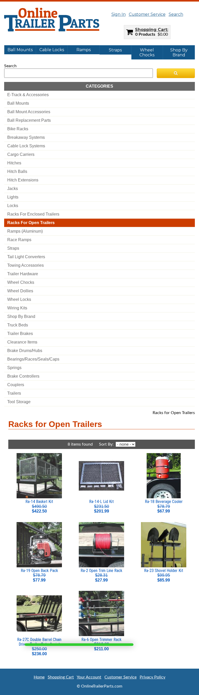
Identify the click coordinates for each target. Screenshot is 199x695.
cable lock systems (26, 146)
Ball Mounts (20, 49)
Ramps (83, 49)
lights (12, 197)
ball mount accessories (28, 112)
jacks (12, 188)
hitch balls (17, 171)
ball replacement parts (29, 120)
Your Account (89, 677)
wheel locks (19, 299)
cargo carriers (20, 154)
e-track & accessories (28, 95)
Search (176, 14)
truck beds (17, 325)
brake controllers (23, 376)
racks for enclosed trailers (33, 214)
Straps (115, 50)
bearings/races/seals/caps (33, 359)
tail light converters (26, 257)
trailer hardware (22, 274)
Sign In (118, 14)
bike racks (17, 129)
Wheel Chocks (146, 52)
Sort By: (107, 444)
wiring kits (17, 308)
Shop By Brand (179, 52)
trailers (14, 393)
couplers (15, 385)
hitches (14, 163)
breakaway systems (26, 137)
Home (39, 677)
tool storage (19, 402)
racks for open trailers (31, 222)
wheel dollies (20, 291)
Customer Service (147, 14)
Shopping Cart (151, 29)
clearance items (22, 342)
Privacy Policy (152, 677)
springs (14, 367)
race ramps (19, 240)
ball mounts (18, 103)
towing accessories (25, 265)
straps (13, 248)
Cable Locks (51, 49)
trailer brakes (20, 333)
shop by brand (21, 316)
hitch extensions (22, 180)
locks (12, 205)
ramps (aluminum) (25, 231)
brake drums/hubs (24, 350)
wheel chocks (20, 282)
